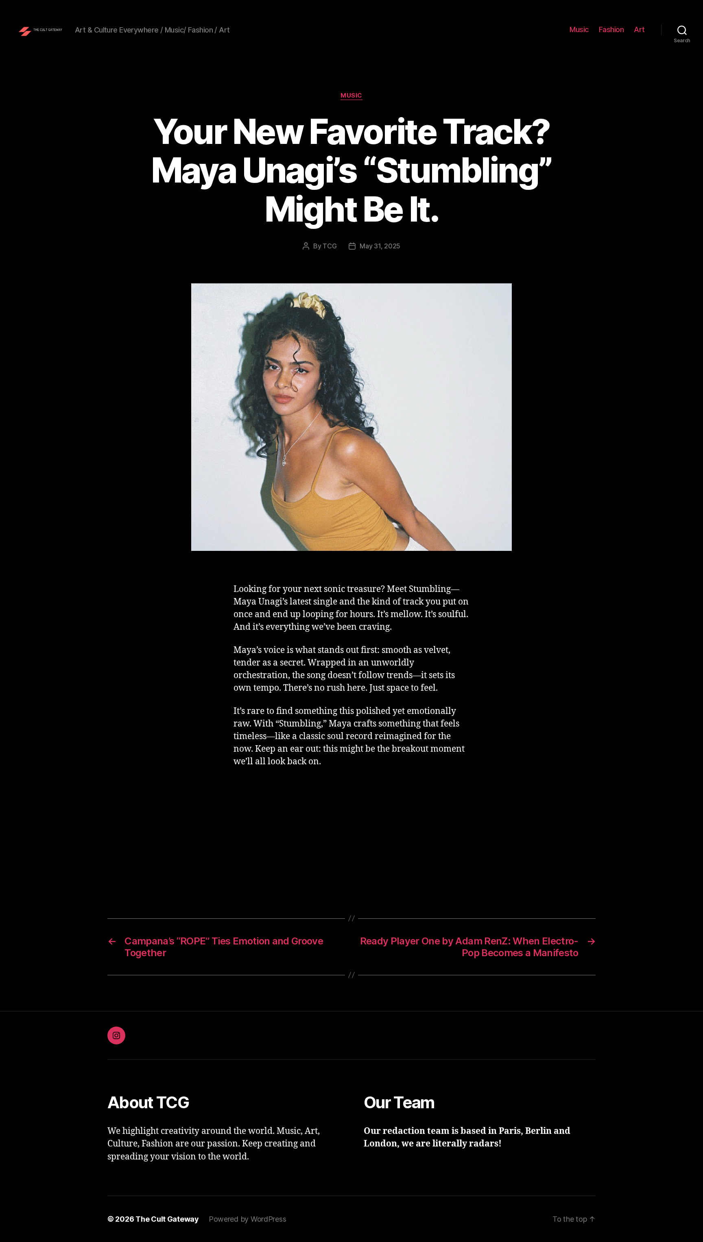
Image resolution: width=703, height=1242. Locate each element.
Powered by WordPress (247, 1219)
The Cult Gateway (167, 1219)
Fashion (611, 29)
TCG (329, 246)
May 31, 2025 (380, 246)
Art (639, 29)
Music (579, 29)
